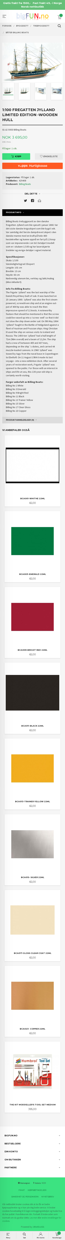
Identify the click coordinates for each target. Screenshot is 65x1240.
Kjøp (18, 156)
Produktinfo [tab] (13, 212)
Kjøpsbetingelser (37, 1190)
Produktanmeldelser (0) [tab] (20, 420)
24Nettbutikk (38, 1226)
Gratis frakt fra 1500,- (17, 3)
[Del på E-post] (39, 201)
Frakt (22, 1190)
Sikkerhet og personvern (24, 1197)
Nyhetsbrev (47, 1197)
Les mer (33, 1217)
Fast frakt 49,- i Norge (47, 3)
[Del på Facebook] (32, 201)
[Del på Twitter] (25, 201)
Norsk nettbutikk (32, 6)
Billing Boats (25, 184)
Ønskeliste (50, 156)
